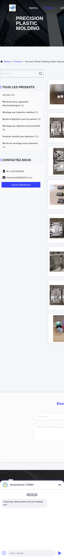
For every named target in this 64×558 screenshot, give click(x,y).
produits (18, 61)
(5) (21, 128)
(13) (20, 136)
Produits (49, 7)
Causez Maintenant (21, 185)
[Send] (59, 553)
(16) (8, 95)
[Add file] (4, 553)
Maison (7, 61)
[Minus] (60, 485)
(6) (21, 119)
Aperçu (33, 7)
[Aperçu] (12, 8)
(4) (15, 103)
